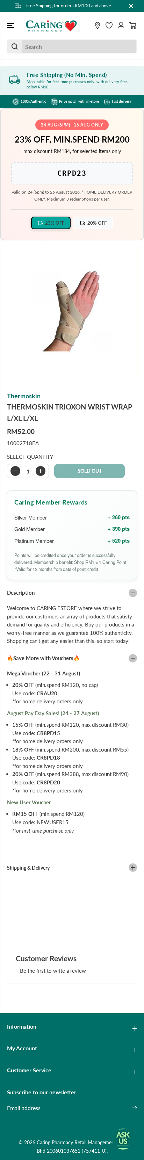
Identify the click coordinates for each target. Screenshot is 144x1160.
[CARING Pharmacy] (51, 26)
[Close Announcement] (131, 6)
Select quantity (30, 457)
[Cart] (133, 25)
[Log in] (121, 25)
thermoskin (24, 396)
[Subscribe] (134, 1109)
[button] (11, 26)
